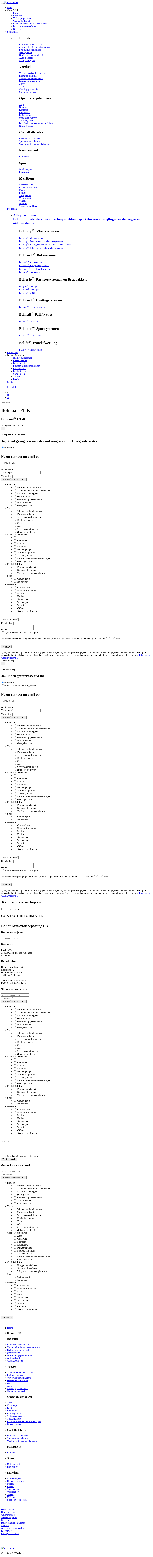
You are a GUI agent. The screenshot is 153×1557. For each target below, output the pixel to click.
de (8, 397)
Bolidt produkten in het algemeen (20, 685)
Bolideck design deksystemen (34, 265)
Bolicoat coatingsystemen (32, 307)
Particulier (24, 156)
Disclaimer (6, 1531)
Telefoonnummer (9, 619)
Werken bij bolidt (9, 1517)
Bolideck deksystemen (30, 262)
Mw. (14, 463)
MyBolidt (11, 387)
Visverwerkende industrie (31, 78)
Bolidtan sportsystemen (31, 335)
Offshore (23, 203)
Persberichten (19, 371)
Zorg (21, 104)
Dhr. (6, 463)
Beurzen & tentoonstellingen (26, 366)
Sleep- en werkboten (29, 206)
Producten (12, 209)
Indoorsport (24, 172)
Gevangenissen (26, 126)
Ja (112, 638)
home (9, 7)
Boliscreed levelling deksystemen (36, 269)
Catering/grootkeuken (29, 89)
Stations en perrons (28, 118)
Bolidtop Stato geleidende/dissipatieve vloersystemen (45, 244)
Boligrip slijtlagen (28, 286)
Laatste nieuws (20, 360)
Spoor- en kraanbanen (29, 141)
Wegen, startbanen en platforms (34, 144)
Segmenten (12, 31)
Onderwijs (24, 107)
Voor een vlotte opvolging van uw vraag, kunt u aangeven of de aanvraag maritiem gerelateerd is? (48, 876)
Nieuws (22, 357)
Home (10, 1327)
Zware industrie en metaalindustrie (35, 47)
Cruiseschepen (26, 184)
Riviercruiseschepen (28, 187)
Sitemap (5, 1525)
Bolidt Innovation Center (25, 26)
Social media (19, 374)
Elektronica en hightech (30, 49)
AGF (21, 86)
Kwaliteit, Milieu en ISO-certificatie (30, 23)
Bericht (4, 629)
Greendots (18, 29)
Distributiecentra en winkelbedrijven (36, 123)
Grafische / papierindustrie (31, 55)
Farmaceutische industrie (30, 44)
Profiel (16, 13)
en (8, 394)
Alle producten (77, 219)
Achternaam (7, 469)
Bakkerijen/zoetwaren (29, 81)
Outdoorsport (25, 169)
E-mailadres (7, 623)
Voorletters (6, 476)
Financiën (17, 15)
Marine (22, 190)
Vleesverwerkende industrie (32, 73)
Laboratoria (24, 112)
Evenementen (19, 368)
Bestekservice (7, 1509)
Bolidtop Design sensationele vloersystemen (41, 241)
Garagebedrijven (27, 60)
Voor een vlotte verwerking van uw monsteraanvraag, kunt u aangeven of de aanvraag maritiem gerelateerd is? (54, 638)
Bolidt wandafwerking (30, 349)
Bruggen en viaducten (29, 138)
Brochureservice (9, 1512)
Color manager (8, 1514)
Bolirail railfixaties (29, 321)
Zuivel (22, 84)
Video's (16, 376)
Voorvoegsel (7, 472)
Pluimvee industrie (28, 76)
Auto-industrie (26, 58)
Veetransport (25, 198)
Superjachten (25, 195)
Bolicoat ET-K (11, 447)
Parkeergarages (26, 115)
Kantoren (23, 110)
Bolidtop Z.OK (27, 293)
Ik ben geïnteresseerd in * (13, 479)
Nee (118, 638)
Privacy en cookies (10, 1533)
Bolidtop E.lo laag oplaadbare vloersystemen (41, 248)
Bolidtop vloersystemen (31, 238)
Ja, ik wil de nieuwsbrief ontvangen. (21, 632)
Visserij (22, 200)
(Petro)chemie (25, 52)
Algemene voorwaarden (12, 1528)
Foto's (16, 379)
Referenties (12, 352)
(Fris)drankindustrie (28, 92)
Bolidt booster (19, 363)
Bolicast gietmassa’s (29, 272)
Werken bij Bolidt (21, 21)
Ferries (22, 192)
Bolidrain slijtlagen (29, 289)
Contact (10, 382)
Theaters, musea (26, 120)
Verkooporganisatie (22, 18)
